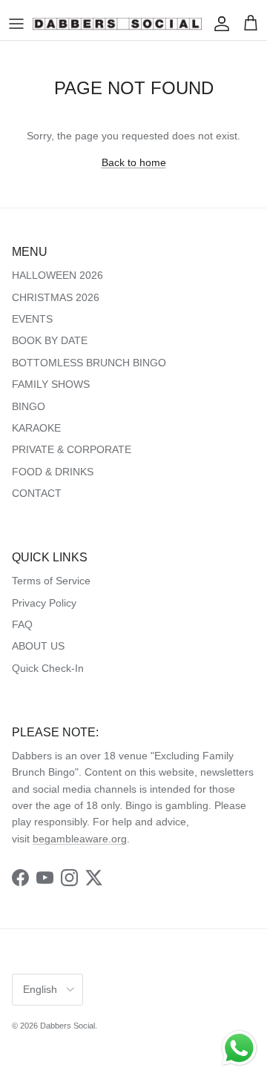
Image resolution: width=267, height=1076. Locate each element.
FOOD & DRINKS (52, 472)
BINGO (28, 406)
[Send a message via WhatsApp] (239, 1048)
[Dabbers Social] (117, 23)
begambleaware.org (80, 839)
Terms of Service (51, 581)
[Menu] (16, 23)
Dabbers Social (67, 1025)
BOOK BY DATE (50, 340)
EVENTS (32, 319)
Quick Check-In (48, 668)
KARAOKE (36, 428)
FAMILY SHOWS (51, 384)
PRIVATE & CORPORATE (71, 449)
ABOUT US (38, 646)
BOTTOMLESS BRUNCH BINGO (89, 363)
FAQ (22, 624)
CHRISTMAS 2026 (55, 297)
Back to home (134, 162)
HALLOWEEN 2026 (57, 275)
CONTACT (37, 493)
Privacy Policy (44, 603)
